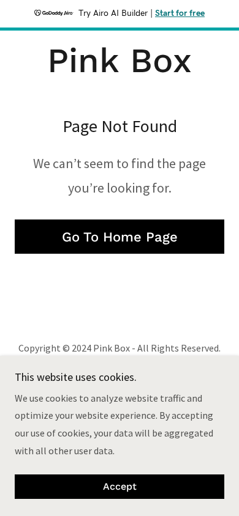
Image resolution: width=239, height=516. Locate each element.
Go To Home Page (120, 237)
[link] (119, 60)
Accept (120, 487)
